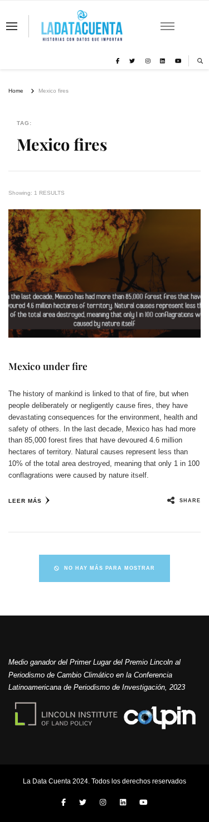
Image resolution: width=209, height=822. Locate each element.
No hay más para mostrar (109, 568)
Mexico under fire (48, 365)
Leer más (25, 501)
